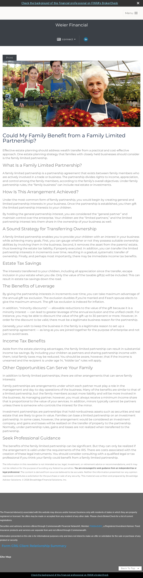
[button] (131, 13)
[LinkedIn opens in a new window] (86, 40)
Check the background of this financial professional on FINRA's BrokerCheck (69, 3)
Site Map (5, 556)
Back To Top (128, 568)
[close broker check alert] (138, 3)
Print (9, 57)
